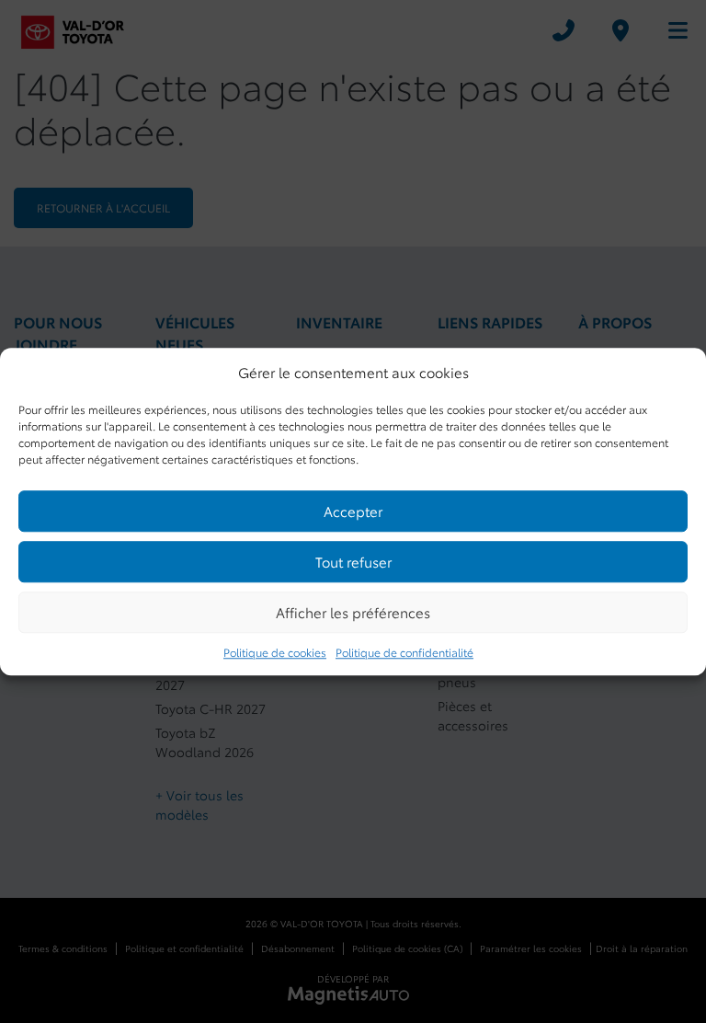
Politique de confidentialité (404, 652)
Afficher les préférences (353, 612)
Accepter (353, 510)
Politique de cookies (274, 652)
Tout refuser (353, 561)
